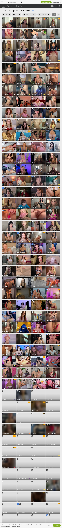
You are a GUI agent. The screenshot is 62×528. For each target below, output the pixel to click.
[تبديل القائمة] (2, 2)
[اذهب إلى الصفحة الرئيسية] (12, 2)
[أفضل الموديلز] (21, 2)
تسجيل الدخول (56, 2)
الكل (54, 14)
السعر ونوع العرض (29, 14)
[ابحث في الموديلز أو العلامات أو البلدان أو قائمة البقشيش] (59, 6)
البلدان (16, 14)
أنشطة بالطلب (44, 14)
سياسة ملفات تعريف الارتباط (13, 526)
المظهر (6, 14)
